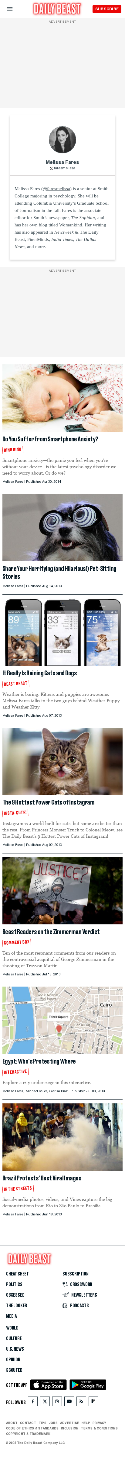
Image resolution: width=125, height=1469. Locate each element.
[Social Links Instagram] (57, 1403)
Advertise (69, 1423)
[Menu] (15, 9)
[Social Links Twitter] (45, 1403)
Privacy (99, 1423)
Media (11, 1316)
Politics (14, 1284)
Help (86, 1423)
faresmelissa (64, 168)
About (12, 1423)
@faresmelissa (56, 188)
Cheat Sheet (17, 1274)
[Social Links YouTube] (69, 1403)
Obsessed (15, 1295)
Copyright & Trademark (28, 1433)
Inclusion (69, 1428)
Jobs (53, 1423)
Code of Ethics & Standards (32, 1428)
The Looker (16, 1305)
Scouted (14, 1370)
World (12, 1328)
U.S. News (15, 1349)
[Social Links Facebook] (33, 1403)
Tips (42, 1423)
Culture (14, 1338)
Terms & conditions (99, 1428)
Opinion (13, 1359)
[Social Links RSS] (81, 1403)
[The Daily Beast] (57, 9)
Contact (28, 1423)
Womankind (70, 224)
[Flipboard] (93, 1403)
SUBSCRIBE (107, 9)
